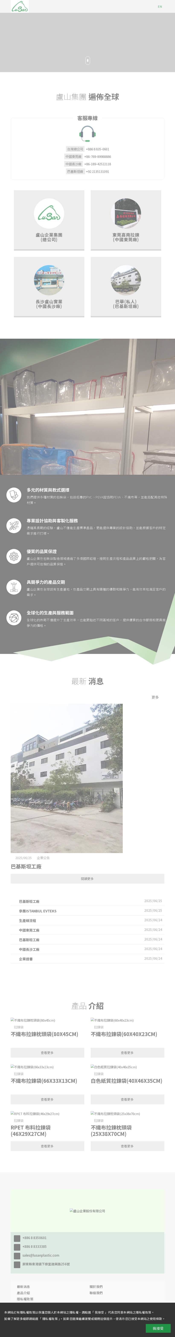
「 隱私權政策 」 (49, 1319)
